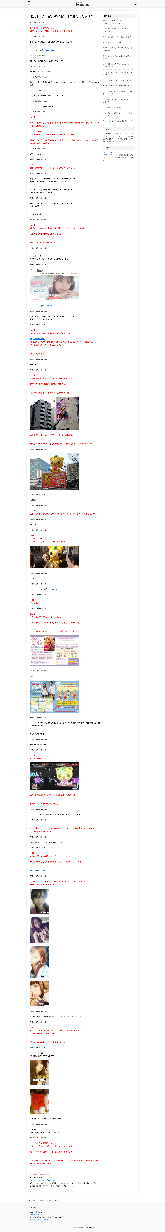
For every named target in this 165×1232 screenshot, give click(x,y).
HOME (30, 1200)
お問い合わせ (44, 1219)
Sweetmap (79, 1227)
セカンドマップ (118, 136)
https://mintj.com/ (51, 50)
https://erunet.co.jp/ (36, 1214)
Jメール (55, 589)
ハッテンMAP (107, 152)
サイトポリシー (34, 1219)
